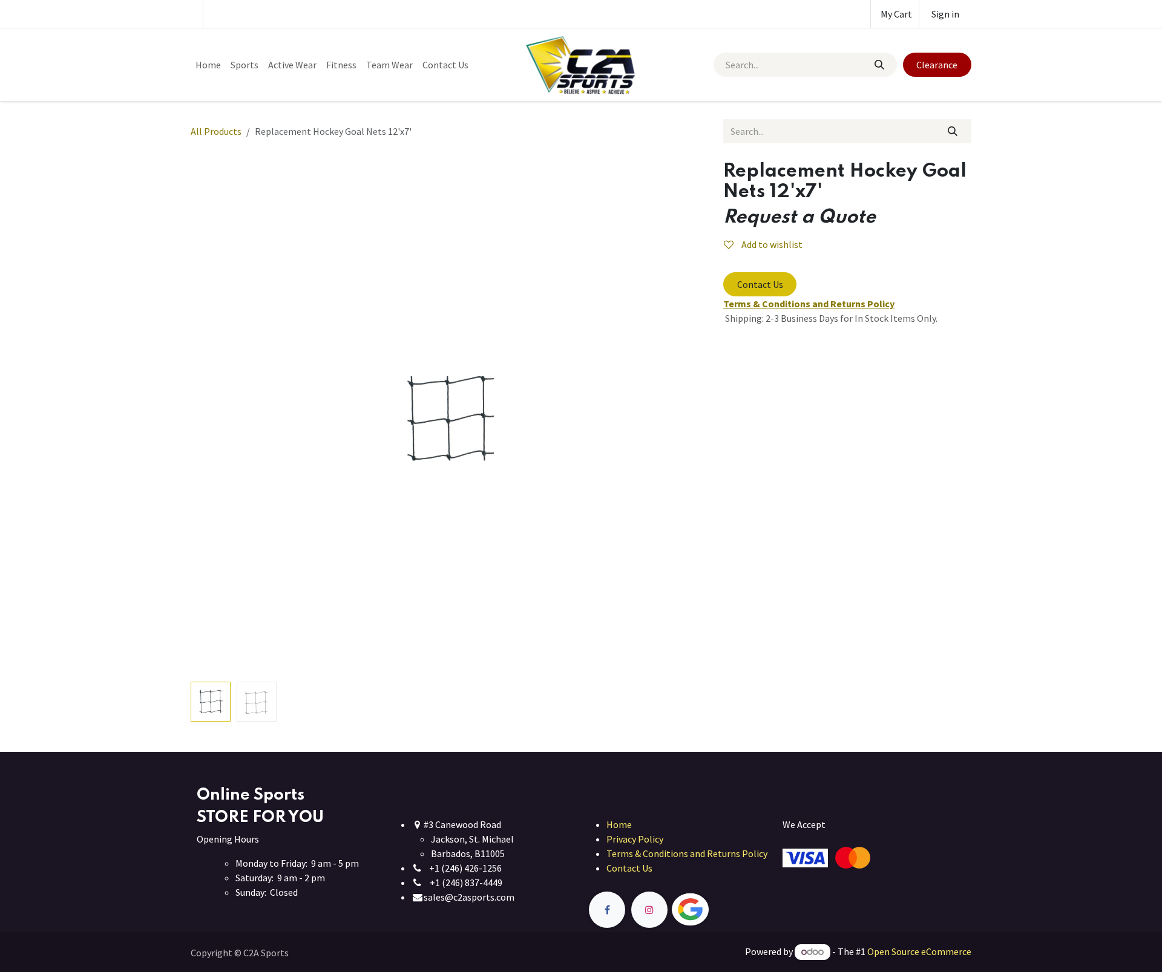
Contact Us (760, 284)
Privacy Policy (634, 839)
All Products (216, 131)
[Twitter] (718, 910)
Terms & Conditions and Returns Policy (686, 853)
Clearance (936, 65)
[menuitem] (208, 65)
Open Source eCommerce (919, 951)
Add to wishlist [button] (771, 244)
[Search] (879, 65)
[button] (216, 418)
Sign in (945, 14)
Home (619, 824)
